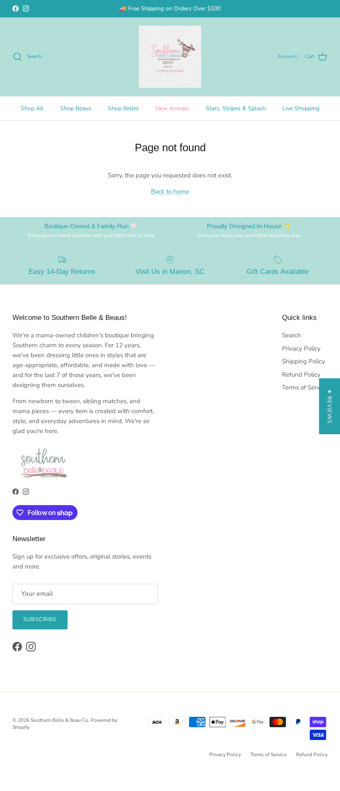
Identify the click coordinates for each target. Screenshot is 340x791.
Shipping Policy (303, 361)
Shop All (32, 108)
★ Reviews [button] (329, 406)
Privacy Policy (301, 348)
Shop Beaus (75, 108)
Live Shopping (300, 108)
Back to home (170, 191)
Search (291, 335)
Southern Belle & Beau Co (59, 720)
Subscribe (40, 619)
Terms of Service (305, 387)
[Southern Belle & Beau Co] (170, 57)
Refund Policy (301, 374)
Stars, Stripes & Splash (236, 108)
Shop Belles (123, 108)
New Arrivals (172, 108)
